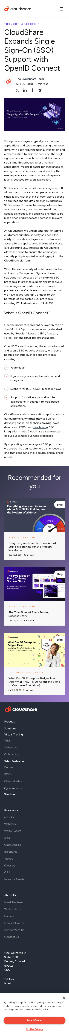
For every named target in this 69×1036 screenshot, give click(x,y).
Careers (9, 916)
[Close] (64, 998)
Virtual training (23, 537)
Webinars (10, 824)
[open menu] (61, 8)
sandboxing (40, 427)
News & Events (14, 923)
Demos (8, 767)
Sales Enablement (15, 761)
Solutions (10, 728)
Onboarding (11, 754)
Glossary (9, 865)
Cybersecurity (13, 788)
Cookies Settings (34, 1029)
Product (9, 721)
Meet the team (14, 902)
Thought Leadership (22, 24)
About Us (10, 895)
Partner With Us (14, 930)
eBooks (9, 817)
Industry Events (14, 879)
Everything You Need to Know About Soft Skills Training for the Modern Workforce (32, 546)
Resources (11, 810)
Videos (8, 858)
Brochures (10, 851)
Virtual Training (13, 734)
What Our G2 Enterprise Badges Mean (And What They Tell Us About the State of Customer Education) (34, 682)
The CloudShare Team (30, 79)
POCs (8, 774)
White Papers (12, 831)
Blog (60, 504)
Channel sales (13, 781)
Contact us (11, 937)
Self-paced (11, 747)
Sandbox (9, 794)
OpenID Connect (15, 325)
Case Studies (12, 844)
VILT (7, 740)
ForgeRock (11, 337)
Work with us (12, 909)
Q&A (7, 872)
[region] (34, 1014)
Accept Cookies (34, 1020)
